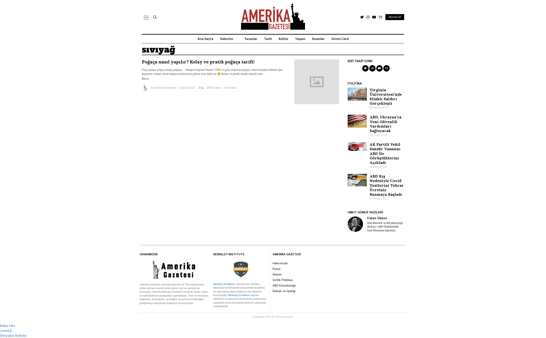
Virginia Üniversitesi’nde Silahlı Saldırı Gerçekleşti (386, 96)
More (145, 79)
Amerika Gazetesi (165, 87)
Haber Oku (7, 325)
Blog (201, 87)
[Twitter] (362, 17)
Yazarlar (250, 39)
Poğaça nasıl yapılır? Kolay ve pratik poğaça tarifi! (198, 62)
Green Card (340, 39)
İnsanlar (318, 39)
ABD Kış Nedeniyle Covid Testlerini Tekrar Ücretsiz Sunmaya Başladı (387, 185)
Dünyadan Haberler (13, 335)
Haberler (226, 39)
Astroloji (6, 330)
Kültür (283, 39)
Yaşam (300, 39)
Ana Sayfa (205, 39)
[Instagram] (367, 17)
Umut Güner (377, 218)
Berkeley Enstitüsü (224, 284)
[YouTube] (374, 17)
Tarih (268, 39)
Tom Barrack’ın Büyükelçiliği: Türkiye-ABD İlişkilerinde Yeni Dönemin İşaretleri (385, 226)
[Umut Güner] (355, 224)
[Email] (380, 17)
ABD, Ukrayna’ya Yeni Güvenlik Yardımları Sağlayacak (385, 124)
